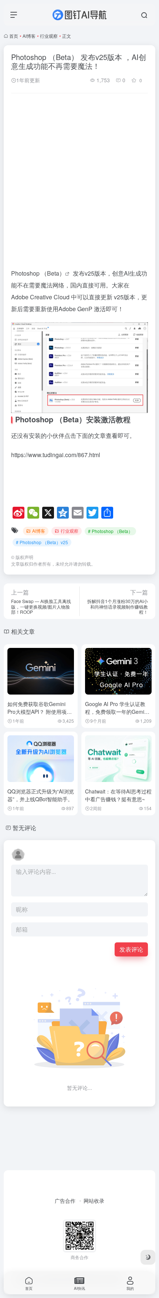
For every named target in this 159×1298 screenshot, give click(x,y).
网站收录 (94, 1200)
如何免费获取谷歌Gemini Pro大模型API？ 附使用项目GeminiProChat (39, 711)
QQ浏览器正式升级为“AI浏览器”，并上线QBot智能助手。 (40, 795)
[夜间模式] (148, 1257)
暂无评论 (24, 827)
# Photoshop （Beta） (110, 531)
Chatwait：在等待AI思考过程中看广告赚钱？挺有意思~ (118, 795)
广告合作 (65, 1200)
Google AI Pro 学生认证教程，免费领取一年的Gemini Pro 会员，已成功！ (116, 711)
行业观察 (49, 36)
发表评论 (131, 949)
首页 (13, 36)
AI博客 (29, 36)
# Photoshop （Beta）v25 (42, 542)
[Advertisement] (79, 182)
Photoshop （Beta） (38, 273)
